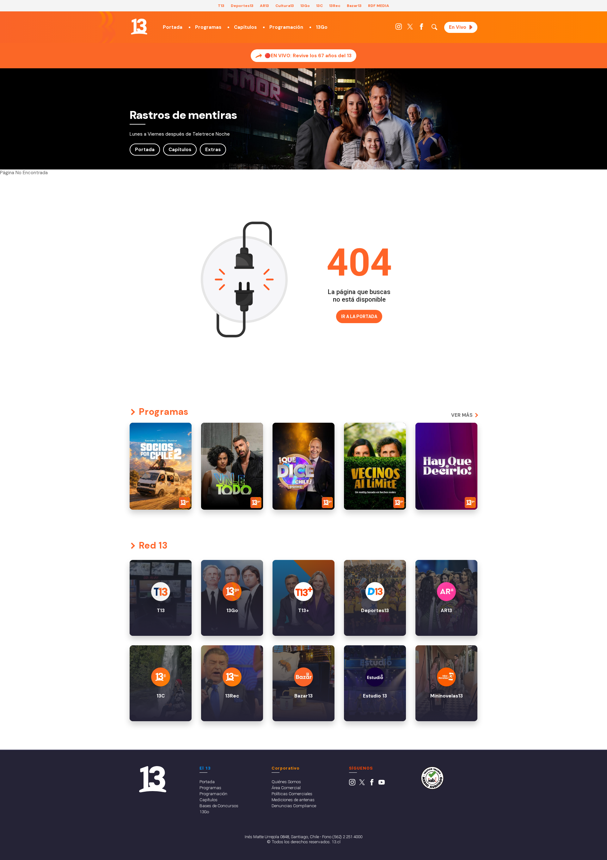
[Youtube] (381, 783)
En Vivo (457, 27)
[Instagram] (398, 28)
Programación (286, 27)
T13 (221, 5)
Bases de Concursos (218, 805)
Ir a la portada (359, 316)
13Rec (334, 5)
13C (319, 5)
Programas (208, 27)
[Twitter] (410, 28)
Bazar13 (354, 5)
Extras (213, 149)
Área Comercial (286, 787)
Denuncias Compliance (294, 805)
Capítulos (245, 27)
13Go (305, 5)
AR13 (264, 5)
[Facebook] (421, 28)
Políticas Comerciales (292, 793)
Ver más (462, 415)
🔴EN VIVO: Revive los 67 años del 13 (308, 55)
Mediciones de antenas (293, 799)
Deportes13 (242, 5)
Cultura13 (284, 5)
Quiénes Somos (286, 781)
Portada (172, 27)
